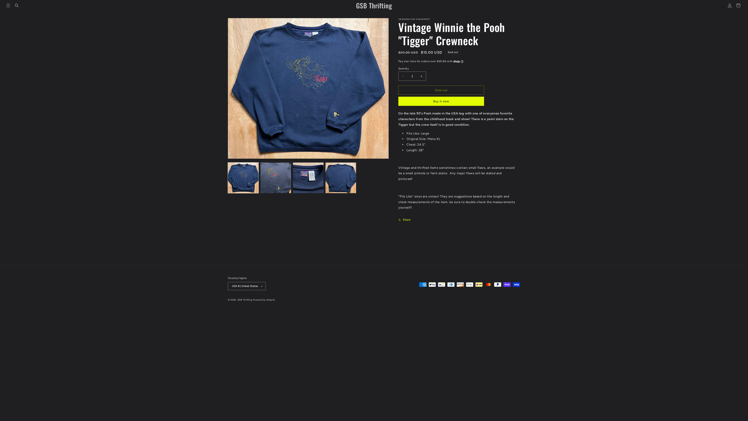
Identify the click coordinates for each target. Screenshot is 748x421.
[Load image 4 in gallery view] (340, 178)
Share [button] (407, 219)
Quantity (403, 68)
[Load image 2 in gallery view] (275, 178)
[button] (8, 5)
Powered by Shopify (264, 300)
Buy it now (441, 101)
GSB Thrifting (245, 300)
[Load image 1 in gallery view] (243, 178)
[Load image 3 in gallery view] (308, 178)
